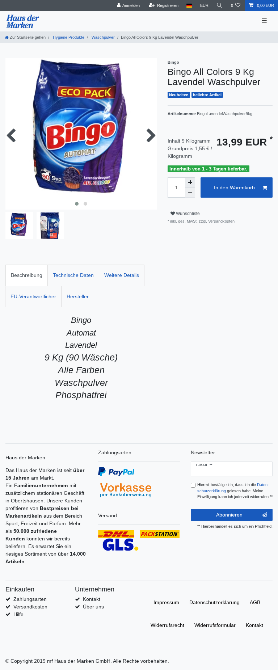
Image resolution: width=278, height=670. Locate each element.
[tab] (26, 275)
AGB (255, 602)
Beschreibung (26, 275)
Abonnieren (229, 515)
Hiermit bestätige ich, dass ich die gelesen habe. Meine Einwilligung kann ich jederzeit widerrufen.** (235, 491)
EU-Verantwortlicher (33, 296)
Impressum (166, 602)
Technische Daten (73, 275)
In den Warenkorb (234, 187)
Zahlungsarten (30, 599)
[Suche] (219, 5)
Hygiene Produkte (68, 37)
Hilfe (18, 614)
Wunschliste (187, 213)
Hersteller (78, 296)
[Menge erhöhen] (190, 182)
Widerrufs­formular (215, 625)
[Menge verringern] (190, 192)
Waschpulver (102, 37)
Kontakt (91, 599)
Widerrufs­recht (167, 625)
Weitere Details (121, 275)
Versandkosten (30, 607)
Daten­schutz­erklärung (214, 602)
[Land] (189, 5)
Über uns (93, 607)
